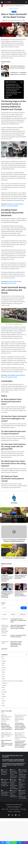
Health (3, 678)
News (3, 694)
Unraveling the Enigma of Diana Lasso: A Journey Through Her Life (14, 516)
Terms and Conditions (14, 809)
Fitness (3, 669)
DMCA (7, 809)
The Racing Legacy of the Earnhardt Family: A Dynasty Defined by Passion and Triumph (14, 86)
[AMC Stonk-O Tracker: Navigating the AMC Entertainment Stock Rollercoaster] (5, 643)
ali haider (5, 20)
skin (3, 698)
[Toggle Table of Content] (20, 82)
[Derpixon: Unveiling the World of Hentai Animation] (5, 637)
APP (3, 658)
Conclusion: (9, 95)
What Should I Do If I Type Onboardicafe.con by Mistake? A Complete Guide (6, 743)
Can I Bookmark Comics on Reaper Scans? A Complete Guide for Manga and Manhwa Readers (20, 726)
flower (3, 672)
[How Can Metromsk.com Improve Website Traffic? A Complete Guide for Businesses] (7, 718)
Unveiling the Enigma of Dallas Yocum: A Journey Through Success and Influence (21, 594)
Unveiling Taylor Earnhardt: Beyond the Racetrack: (12, 89)
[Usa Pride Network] (9, 2)
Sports (3, 700)
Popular (4, 614)
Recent (13, 614)
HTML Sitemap (17, 811)
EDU (3, 665)
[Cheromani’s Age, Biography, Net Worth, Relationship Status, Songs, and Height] (5, 629)
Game (3, 676)
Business (4, 661)
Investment (4, 683)
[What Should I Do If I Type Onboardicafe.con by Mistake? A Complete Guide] (7, 735)
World (3, 705)
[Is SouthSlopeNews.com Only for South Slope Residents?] (5, 793)
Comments (22, 614)
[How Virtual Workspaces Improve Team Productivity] (5, 772)
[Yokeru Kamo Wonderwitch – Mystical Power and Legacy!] (5, 68)
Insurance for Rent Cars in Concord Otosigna (12, 680)
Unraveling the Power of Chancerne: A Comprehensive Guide (18, 620)
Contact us (10, 811)
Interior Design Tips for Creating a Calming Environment (21, 577)
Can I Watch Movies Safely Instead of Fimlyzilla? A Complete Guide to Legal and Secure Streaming (21, 744)
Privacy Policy (23, 809)
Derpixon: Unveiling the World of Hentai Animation (18, 636)
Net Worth (4, 692)
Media (3, 687)
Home (12, 8)
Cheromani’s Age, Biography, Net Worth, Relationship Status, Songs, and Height (18, 627)
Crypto (3, 663)
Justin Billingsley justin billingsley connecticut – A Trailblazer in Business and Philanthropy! (7, 594)
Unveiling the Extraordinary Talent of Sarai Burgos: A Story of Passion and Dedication (7, 578)
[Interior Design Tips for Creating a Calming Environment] (21, 570)
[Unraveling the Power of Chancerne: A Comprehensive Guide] (5, 621)
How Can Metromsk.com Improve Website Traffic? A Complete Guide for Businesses (6, 726)
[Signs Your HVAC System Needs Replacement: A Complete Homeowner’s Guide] (23, 784)
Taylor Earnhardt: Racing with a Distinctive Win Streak (13, 93)
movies (3, 689)
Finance (4, 667)
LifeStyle (16, 8)
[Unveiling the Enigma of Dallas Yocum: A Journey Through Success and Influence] (21, 586)
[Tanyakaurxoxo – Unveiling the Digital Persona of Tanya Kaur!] (5, 74)
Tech (3, 703)
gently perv (4, 649)
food (3, 674)
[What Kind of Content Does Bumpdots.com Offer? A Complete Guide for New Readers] (23, 794)
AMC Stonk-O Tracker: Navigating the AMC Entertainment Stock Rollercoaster (16, 644)
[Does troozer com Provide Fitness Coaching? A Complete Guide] (14, 793)
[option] (14, 515)
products (4, 696)
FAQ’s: (7, 97)
